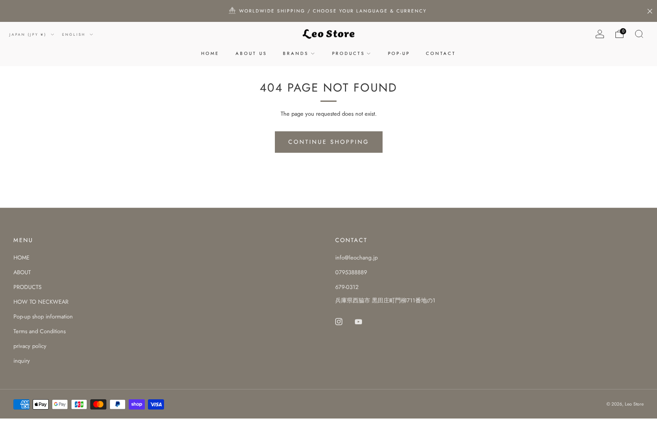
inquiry (21, 360)
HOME (210, 53)
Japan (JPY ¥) (29, 34)
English (75, 34)
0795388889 (351, 272)
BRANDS (295, 53)
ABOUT (22, 272)
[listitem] (328, 11)
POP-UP (399, 53)
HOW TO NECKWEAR (40, 301)
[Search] (639, 33)
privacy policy (29, 346)
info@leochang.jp (356, 257)
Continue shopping (328, 142)
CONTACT (441, 53)
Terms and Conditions (39, 331)
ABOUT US (251, 53)
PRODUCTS (348, 53)
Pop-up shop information (43, 316)
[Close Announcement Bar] (650, 11)
